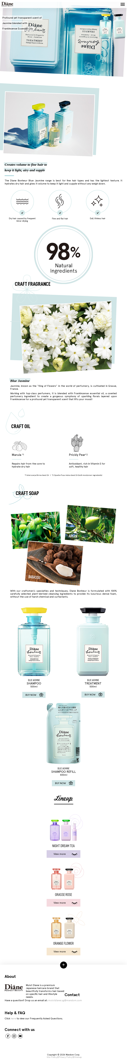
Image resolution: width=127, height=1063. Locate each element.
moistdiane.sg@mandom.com (65, 1000)
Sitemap (78, 1057)
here (13, 1018)
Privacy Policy (65, 1057)
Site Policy (52, 1057)
